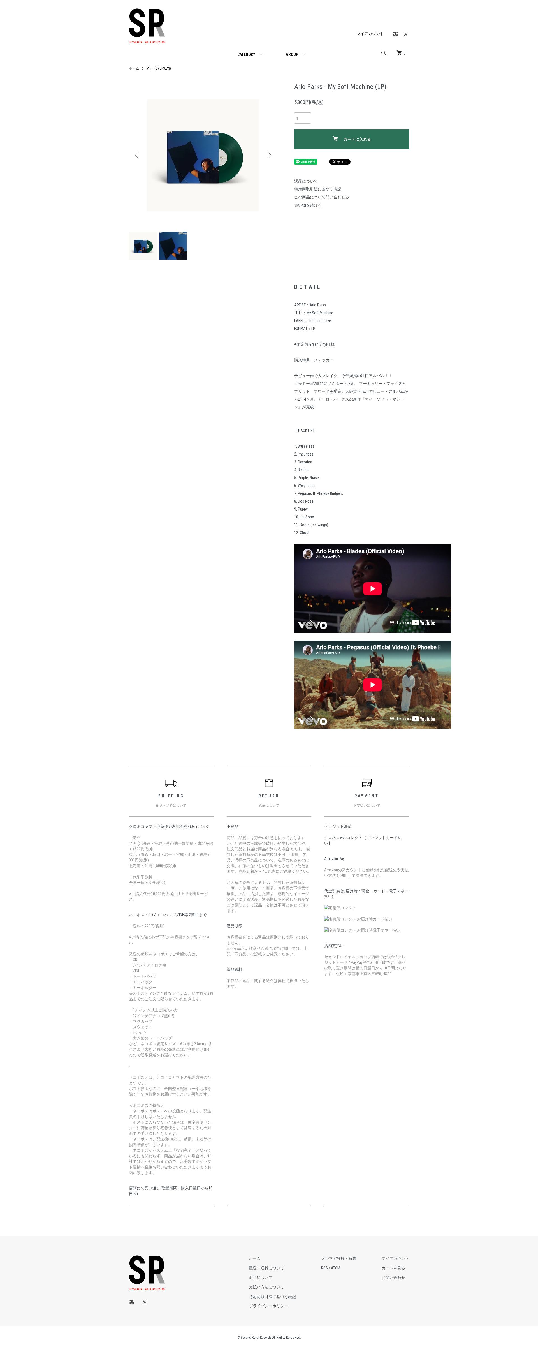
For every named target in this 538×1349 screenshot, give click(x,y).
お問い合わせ (393, 1277)
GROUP (292, 54)
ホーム (134, 68)
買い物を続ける (308, 205)
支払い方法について (266, 1287)
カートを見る (393, 1268)
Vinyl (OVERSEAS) (159, 68)
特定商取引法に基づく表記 (317, 189)
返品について (306, 181)
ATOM (335, 1268)
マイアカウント (370, 33)
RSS (324, 1268)
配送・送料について (266, 1268)
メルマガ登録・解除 (338, 1258)
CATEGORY (246, 54)
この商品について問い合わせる (321, 197)
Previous (137, 155)
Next (269, 155)
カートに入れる (357, 139)
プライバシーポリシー (268, 1306)
